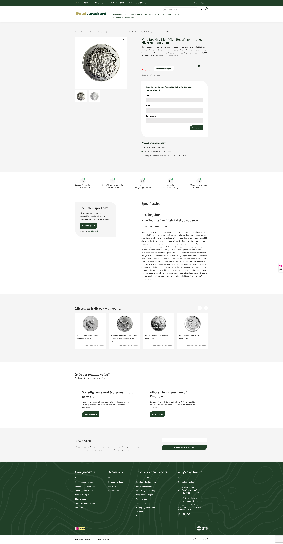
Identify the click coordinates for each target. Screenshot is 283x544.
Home (77, 32)
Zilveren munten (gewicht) (98, 32)
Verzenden (196, 128)
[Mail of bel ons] (179, 490)
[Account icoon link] (202, 9)
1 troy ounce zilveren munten (117, 32)
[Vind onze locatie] (179, 499)
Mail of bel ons (188, 487)
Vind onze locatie (189, 498)
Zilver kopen (84, 32)
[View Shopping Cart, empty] (205, 9)
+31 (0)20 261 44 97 (190, 493)
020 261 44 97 (93, 231)
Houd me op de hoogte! (184, 447)
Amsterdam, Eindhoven (192, 501)
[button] (124, 14)
